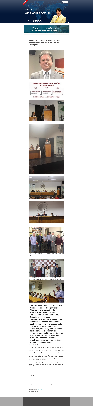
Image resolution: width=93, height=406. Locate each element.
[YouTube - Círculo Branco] (41, 21)
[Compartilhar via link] (36, 375)
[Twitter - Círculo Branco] (39, 21)
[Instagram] (37, 21)
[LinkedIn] (35, 21)
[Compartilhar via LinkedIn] (33, 375)
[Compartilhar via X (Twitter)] (31, 375)
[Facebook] (33, 21)
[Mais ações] (63, 38)
